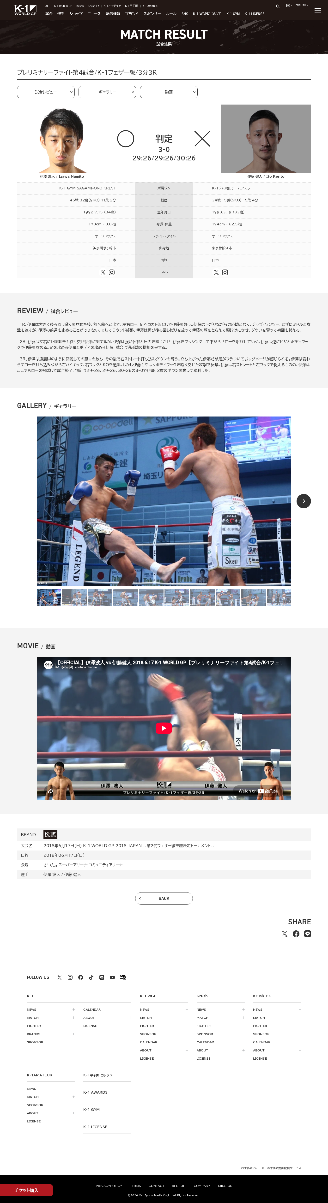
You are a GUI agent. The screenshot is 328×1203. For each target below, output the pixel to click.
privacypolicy (109, 1185)
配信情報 (113, 14)
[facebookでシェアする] (296, 933)
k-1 (97, 1075)
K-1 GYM (233, 14)
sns (185, 14)
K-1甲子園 (131, 6)
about (89, 1017)
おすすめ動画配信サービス (284, 1168)
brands (33, 1034)
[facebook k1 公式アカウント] (80, 977)
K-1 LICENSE (254, 14)
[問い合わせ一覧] (289, 5)
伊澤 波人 (51, 874)
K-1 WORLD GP (63, 6)
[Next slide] (304, 501)
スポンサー (152, 14)
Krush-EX (93, 6)
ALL (47, 6)
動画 (169, 92)
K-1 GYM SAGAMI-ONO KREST (87, 188)
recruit (179, 1185)
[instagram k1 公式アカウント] (70, 977)
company (202, 1185)
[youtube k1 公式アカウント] (112, 977)
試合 (49, 14)
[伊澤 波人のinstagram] (111, 272)
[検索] (279, 6)
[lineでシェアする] (307, 933)
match (33, 1017)
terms (135, 1185)
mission (225, 1185)
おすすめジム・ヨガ (252, 1168)
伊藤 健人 (72, 874)
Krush (80, 6)
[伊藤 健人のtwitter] (216, 272)
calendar (92, 1009)
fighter (34, 1025)
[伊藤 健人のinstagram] (225, 272)
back (164, 898)
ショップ (76, 14)
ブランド (132, 14)
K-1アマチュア (112, 6)
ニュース (94, 14)
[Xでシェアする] (284, 933)
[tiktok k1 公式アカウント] (91, 977)
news (31, 1009)
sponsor (35, 1042)
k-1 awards (95, 1092)
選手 (61, 14)
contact (156, 1185)
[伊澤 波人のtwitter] (103, 272)
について (207, 14)
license (90, 1025)
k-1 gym (91, 1109)
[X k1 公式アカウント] (59, 977)
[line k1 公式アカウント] (101, 977)
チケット (26, 1190)
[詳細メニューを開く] (318, 10)
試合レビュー (46, 92)
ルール (171, 14)
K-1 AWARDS (150, 6)
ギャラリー (107, 92)
